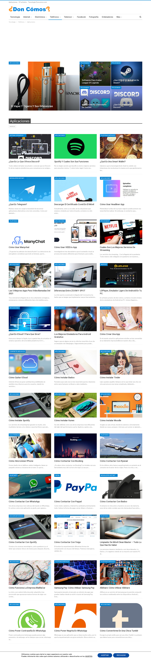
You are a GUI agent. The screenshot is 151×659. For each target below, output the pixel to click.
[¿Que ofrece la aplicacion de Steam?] (127, 73)
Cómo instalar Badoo (64, 377)
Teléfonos (54, 17)
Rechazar (121, 655)
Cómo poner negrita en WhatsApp (70, 630)
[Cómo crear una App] (121, 319)
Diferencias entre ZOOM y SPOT (69, 290)
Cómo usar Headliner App (112, 204)
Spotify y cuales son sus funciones (71, 161)
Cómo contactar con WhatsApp (24, 501)
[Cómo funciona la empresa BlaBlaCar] (30, 572)
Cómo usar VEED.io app (65, 247)
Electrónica (40, 17)
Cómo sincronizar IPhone (21, 461)
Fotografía (93, 17)
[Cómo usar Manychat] (30, 232)
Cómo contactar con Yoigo (67, 542)
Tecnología (15, 17)
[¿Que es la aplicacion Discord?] (127, 98)
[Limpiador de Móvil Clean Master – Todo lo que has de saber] (121, 527)
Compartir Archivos (17, 351)
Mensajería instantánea (18, 178)
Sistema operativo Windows (18, 135)
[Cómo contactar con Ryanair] (121, 445)
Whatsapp (13, 475)
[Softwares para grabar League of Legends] (95, 73)
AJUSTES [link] (88, 656)
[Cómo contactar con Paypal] (75, 486)
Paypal (57, 475)
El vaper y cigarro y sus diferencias (32, 106)
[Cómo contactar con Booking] (75, 445)
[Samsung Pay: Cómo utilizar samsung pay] (75, 572)
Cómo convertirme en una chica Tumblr (119, 630)
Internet (26, 17)
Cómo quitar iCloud (18, 377)
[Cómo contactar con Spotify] (30, 527)
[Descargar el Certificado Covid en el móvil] (75, 189)
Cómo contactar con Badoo (113, 501)
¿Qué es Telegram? (18, 204)
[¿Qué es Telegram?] (30, 189)
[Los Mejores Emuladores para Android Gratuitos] (75, 319)
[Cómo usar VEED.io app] (75, 232)
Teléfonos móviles (108, 135)
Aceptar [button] (105, 655)
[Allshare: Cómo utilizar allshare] (121, 572)
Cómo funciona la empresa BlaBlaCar (27, 588)
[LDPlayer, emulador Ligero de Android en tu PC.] (121, 275)
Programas (84, 63)
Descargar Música (16, 516)
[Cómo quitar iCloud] (30, 362)
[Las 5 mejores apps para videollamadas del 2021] (30, 275)
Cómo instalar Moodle (110, 420)
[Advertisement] (75, 41)
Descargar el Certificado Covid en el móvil (74, 204)
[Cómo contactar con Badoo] (121, 486)
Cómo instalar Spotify (19, 420)
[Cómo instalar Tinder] (121, 362)
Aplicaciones (14, 63)
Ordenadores (107, 17)
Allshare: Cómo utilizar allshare (115, 588)
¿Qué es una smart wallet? (113, 161)
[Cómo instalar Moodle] (121, 405)
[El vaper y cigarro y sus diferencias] (44, 86)
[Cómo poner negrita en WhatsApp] (75, 615)
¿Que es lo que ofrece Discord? (24, 161)
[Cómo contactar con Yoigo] (75, 527)
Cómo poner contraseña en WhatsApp (27, 630)
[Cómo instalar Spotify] (30, 405)
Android (12, 126)
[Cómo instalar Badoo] (75, 362)
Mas (118, 17)
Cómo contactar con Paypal (68, 501)
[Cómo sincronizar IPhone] (30, 445)
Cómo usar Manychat (19, 247)
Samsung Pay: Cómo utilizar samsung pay (74, 588)
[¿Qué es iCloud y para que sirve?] (30, 319)
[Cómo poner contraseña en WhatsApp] (30, 615)
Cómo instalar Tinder (110, 377)
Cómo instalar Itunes (64, 420)
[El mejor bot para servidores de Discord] (95, 98)
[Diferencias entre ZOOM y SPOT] (75, 275)
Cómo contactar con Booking (68, 461)
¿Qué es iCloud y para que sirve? (24, 334)
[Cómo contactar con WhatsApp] (30, 486)
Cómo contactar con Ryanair (114, 461)
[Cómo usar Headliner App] (121, 189)
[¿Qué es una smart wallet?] (121, 146)
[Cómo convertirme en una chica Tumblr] (121, 615)
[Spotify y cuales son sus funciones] (75, 146)
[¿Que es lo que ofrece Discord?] (30, 146)
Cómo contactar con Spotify (23, 542)
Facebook (81, 17)
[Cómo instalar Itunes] (75, 405)
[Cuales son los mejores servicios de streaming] (121, 232)
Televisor (68, 17)
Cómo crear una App (110, 334)
